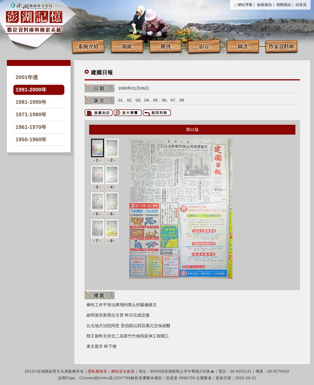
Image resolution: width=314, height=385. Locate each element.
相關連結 (283, 5)
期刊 (165, 46)
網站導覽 (245, 5)
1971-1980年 (31, 114)
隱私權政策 (97, 371)
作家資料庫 (281, 46)
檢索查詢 (264, 5)
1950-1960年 (31, 139)
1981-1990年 (31, 102)
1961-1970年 (31, 127)
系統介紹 (88, 46)
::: (235, 5)
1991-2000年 (31, 90)
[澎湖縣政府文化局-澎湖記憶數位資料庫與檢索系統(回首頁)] (34, 18)
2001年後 (27, 77)
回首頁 (301, 5)
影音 (204, 46)
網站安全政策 (123, 371)
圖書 (243, 46)
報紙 (127, 46)
